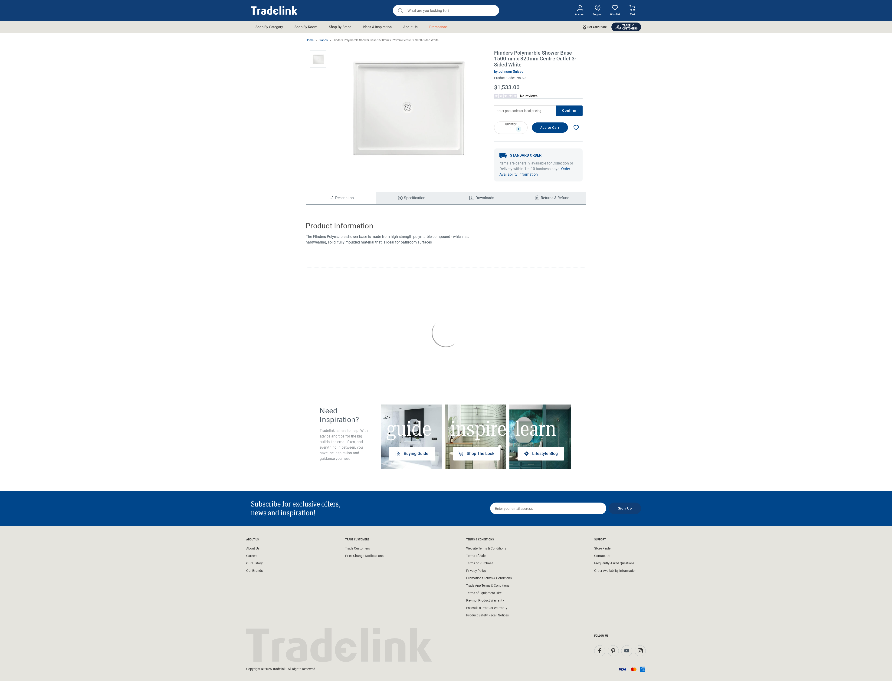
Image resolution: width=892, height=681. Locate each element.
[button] (318, 59)
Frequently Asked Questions (614, 563)
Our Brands (254, 570)
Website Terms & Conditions (486, 548)
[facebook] (599, 650)
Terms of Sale (475, 556)
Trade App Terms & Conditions (487, 585)
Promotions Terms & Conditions (489, 578)
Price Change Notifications (364, 556)
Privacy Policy (476, 570)
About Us (252, 548)
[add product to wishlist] (576, 127)
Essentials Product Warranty (486, 608)
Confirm (569, 111)
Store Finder (603, 548)
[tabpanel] (411, 437)
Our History (254, 563)
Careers (251, 556)
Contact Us (602, 556)
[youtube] (626, 650)
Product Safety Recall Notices (487, 615)
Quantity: (511, 124)
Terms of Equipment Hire (484, 593)
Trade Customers (357, 548)
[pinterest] (613, 650)
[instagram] (640, 650)
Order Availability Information (615, 570)
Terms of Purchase (479, 563)
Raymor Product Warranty (485, 600)
